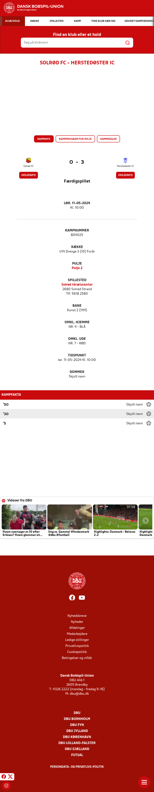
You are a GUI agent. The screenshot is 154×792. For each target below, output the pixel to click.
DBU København (77, 737)
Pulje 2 (77, 268)
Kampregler (108, 139)
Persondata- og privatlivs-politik (77, 767)
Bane (77, 305)
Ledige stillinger (77, 640)
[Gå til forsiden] (31, 7)
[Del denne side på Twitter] (10, 777)
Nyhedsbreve (77, 616)
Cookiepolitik (77, 652)
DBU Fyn (77, 725)
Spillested (77, 280)
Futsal (77, 755)
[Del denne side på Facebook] (4, 777)
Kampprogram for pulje (75, 139)
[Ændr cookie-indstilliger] (6, 785)
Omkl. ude (77, 339)
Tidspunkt (77, 355)
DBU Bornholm (77, 719)
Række (77, 247)
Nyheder (77, 622)
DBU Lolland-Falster (77, 743)
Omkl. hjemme (77, 322)
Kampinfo (43, 139)
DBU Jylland (77, 731)
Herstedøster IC (125, 166)
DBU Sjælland (77, 749)
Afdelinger (77, 628)
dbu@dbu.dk (79, 693)
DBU (77, 713)
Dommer (77, 372)
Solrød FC (28, 166)
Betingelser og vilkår (77, 658)
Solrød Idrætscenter (77, 284)
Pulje (77, 263)
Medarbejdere (77, 634)
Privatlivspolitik (77, 646)
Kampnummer (77, 230)
